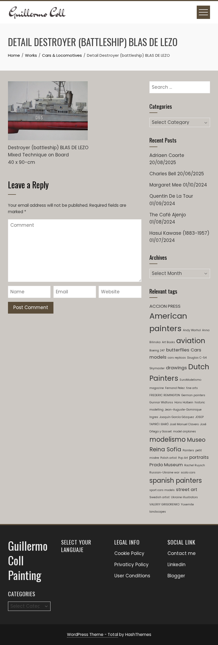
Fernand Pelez (175, 388)
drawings (176, 367)
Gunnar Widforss (161, 402)
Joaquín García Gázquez (177, 417)
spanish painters (175, 480)
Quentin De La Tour (171, 196)
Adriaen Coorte (166, 155)
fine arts (192, 388)
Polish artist (168, 458)
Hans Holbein (183, 402)
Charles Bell (162, 174)
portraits (199, 457)
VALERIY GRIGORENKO (164, 504)
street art (186, 489)
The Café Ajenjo (167, 215)
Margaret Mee (165, 185)
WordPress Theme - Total (92, 634)
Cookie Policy (129, 553)
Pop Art (183, 458)
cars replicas (177, 358)
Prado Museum (166, 464)
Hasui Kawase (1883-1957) (179, 233)
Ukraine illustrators (184, 497)
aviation (190, 341)
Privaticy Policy (131, 564)
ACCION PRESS (165, 306)
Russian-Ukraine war (164, 472)
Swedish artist (159, 497)
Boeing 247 (157, 350)
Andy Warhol (192, 330)
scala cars (188, 472)
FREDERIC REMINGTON (164, 395)
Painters (188, 450)
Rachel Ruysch (194, 465)
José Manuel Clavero (184, 424)
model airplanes (184, 431)
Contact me (181, 553)
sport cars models (162, 490)
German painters (193, 395)
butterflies (177, 350)
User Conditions (132, 576)
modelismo (167, 439)
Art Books (168, 342)
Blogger (176, 576)
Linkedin (176, 564)
